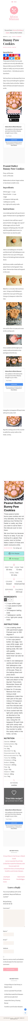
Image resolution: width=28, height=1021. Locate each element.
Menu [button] (15, 1)
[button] (5, 548)
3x (11, 599)
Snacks (14, 47)
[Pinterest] (11, 55)
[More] (17, 58)
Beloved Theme (19, 1018)
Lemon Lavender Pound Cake (14, 861)
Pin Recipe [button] (15, 559)
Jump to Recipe (14, 116)
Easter (5, 47)
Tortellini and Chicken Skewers (14, 871)
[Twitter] (11, 58)
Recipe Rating (7, 901)
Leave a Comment (16, 36)
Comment (6, 908)
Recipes (9, 47)
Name (5, 931)
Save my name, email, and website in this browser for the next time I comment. (13, 962)
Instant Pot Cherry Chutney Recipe (14, 868)
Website (5, 948)
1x (5, 599)
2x (8, 599)
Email (5, 940)
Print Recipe (14, 120)
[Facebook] (6, 55)
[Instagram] (17, 55)
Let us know (9, 801)
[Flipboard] (6, 58)
